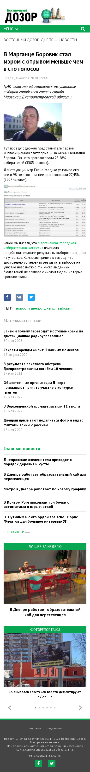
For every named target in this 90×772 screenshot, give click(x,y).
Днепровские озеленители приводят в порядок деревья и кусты (38, 461)
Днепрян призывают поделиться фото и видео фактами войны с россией (44, 422)
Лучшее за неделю (45, 546)
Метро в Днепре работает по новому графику (45, 489)
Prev (9, 707)
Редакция (55, 728)
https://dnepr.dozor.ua (35, 13)
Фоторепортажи (45, 629)
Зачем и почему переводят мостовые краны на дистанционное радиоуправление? (43, 333)
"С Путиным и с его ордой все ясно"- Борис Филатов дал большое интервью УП (41, 519)
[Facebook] (38, 763)
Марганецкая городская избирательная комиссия (40, 245)
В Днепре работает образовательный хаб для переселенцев (45, 476)
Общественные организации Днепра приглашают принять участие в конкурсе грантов (38, 387)
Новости (68, 39)
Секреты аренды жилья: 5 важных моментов (41, 350)
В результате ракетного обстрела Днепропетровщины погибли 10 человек (38, 366)
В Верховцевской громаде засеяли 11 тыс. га (42, 406)
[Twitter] (51, 763)
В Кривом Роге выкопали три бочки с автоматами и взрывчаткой (36, 504)
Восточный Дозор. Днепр (29, 39)
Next (80, 707)
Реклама (35, 728)
